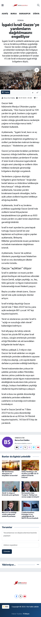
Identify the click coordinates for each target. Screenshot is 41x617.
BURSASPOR (24, 14)
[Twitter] (25, 447)
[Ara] (38, 5)
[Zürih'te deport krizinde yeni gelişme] (11, 486)
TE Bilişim (26, 614)
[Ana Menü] (2, 5)
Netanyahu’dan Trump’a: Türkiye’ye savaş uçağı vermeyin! (30, 495)
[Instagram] (29, 447)
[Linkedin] (34, 447)
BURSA (14, 14)
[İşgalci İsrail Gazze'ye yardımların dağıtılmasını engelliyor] (20, 78)
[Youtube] (38, 447)
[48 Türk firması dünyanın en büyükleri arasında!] (11, 465)
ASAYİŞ (5, 14)
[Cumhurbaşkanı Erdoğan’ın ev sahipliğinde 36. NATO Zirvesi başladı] (30, 506)
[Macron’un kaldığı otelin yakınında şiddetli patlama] (11, 506)
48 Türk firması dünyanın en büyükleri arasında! (10, 473)
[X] (20, 596)
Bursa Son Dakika (9, 98)
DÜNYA (36, 14)
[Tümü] (38, 565)
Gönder (7, 551)
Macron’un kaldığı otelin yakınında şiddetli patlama (9, 514)
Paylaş (6, 92)
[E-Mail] (17, 447)
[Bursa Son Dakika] (20, 5)
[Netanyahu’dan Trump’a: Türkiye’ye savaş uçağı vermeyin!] (30, 486)
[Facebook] (21, 447)
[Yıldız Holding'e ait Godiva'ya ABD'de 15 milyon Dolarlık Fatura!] (30, 465)
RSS (6, 607)
